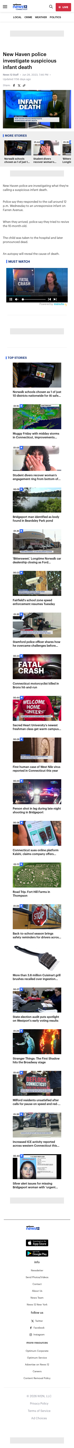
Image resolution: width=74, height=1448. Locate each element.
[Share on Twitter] (19, 85)
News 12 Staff (10, 75)
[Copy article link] (24, 85)
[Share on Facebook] (14, 85)
